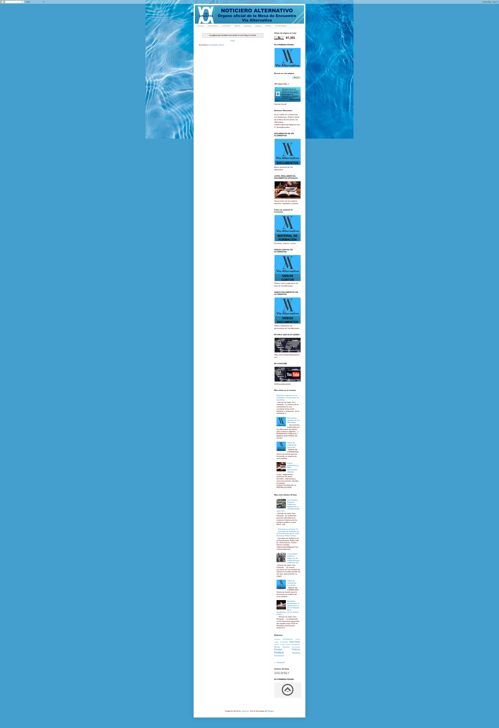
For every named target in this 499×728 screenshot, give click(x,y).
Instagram (281, 662)
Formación (226, 26)
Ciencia (298, 639)
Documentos (213, 26)
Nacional (247, 26)
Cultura (276, 642)
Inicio (233, 41)
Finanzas (288, 644)
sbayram (245, 711)
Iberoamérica (296, 644)
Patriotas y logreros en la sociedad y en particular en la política (288, 397)
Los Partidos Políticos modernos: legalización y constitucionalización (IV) (288, 505)
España (276, 644)
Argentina (277, 639)
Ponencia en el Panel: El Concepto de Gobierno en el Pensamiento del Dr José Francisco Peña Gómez (288, 532)
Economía (284, 642)
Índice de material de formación (291, 445)
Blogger (270, 711)
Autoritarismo (288, 639)
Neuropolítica (296, 647)
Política (279, 652)
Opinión (258, 26)
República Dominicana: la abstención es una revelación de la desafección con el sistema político (288, 607)
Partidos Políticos (287, 649)
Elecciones (295, 642)
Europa (282, 644)
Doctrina (200, 26)
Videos (268, 26)
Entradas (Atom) (217, 45)
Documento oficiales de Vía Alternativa (293, 420)
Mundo (237, 26)
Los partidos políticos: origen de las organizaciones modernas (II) (293, 558)
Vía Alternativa (281, 26)
